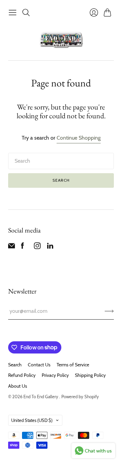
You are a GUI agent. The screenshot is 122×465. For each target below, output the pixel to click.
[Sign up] (109, 311)
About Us (17, 386)
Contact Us (39, 365)
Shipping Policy (90, 375)
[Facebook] (22, 247)
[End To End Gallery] (61, 39)
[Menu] (12, 12)
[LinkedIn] (50, 247)
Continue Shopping (79, 138)
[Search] (26, 12)
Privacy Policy (55, 375)
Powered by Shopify (80, 396)
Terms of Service (73, 365)
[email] (11, 247)
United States (32, 420)
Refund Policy (22, 375)
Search (61, 180)
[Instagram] (37, 247)
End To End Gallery (41, 396)
